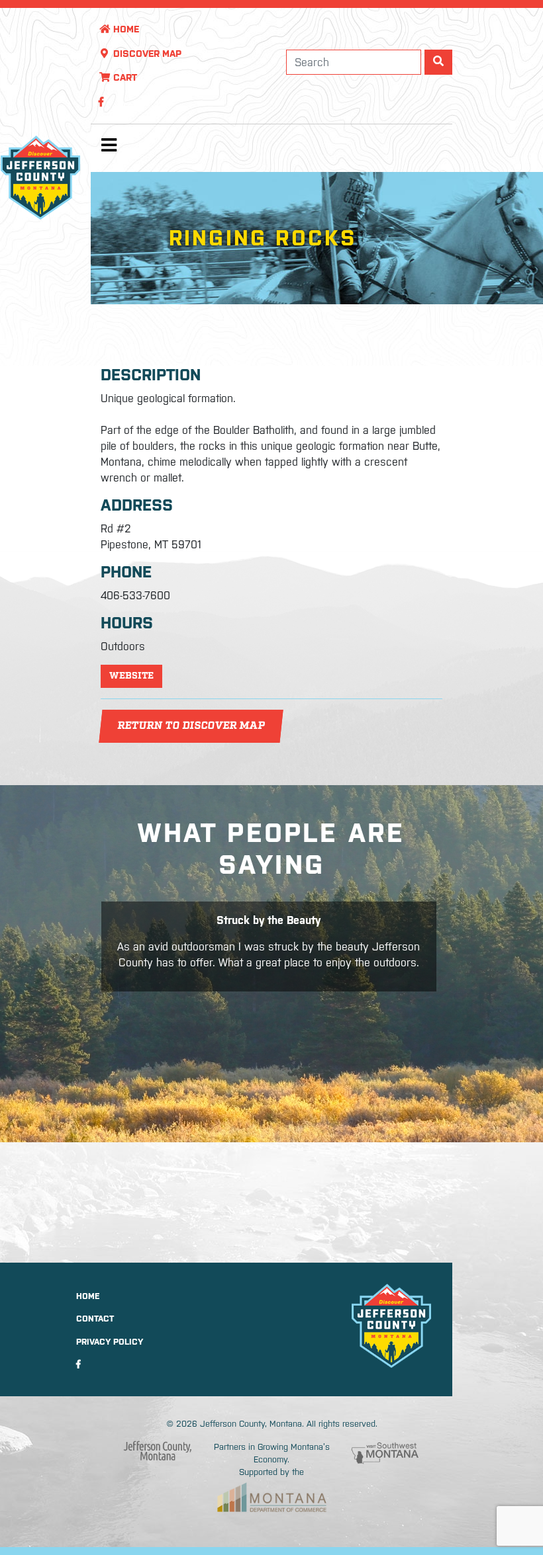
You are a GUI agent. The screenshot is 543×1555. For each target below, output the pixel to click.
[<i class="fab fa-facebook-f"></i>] (101, 102)
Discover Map (146, 53)
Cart (124, 77)
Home (125, 29)
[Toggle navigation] (109, 148)
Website (131, 676)
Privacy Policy (109, 1342)
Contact (95, 1319)
